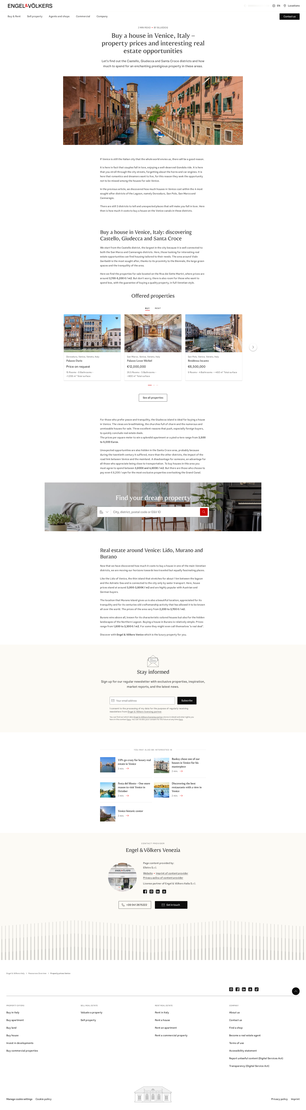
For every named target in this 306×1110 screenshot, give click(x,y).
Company (102, 16)
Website (148, 873)
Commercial (83, 16)
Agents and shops (59, 16)
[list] (153, 348)
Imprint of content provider (172, 873)
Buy (147, 308)
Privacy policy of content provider (163, 877)
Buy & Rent (14, 16)
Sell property (34, 16)
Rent (158, 308)
